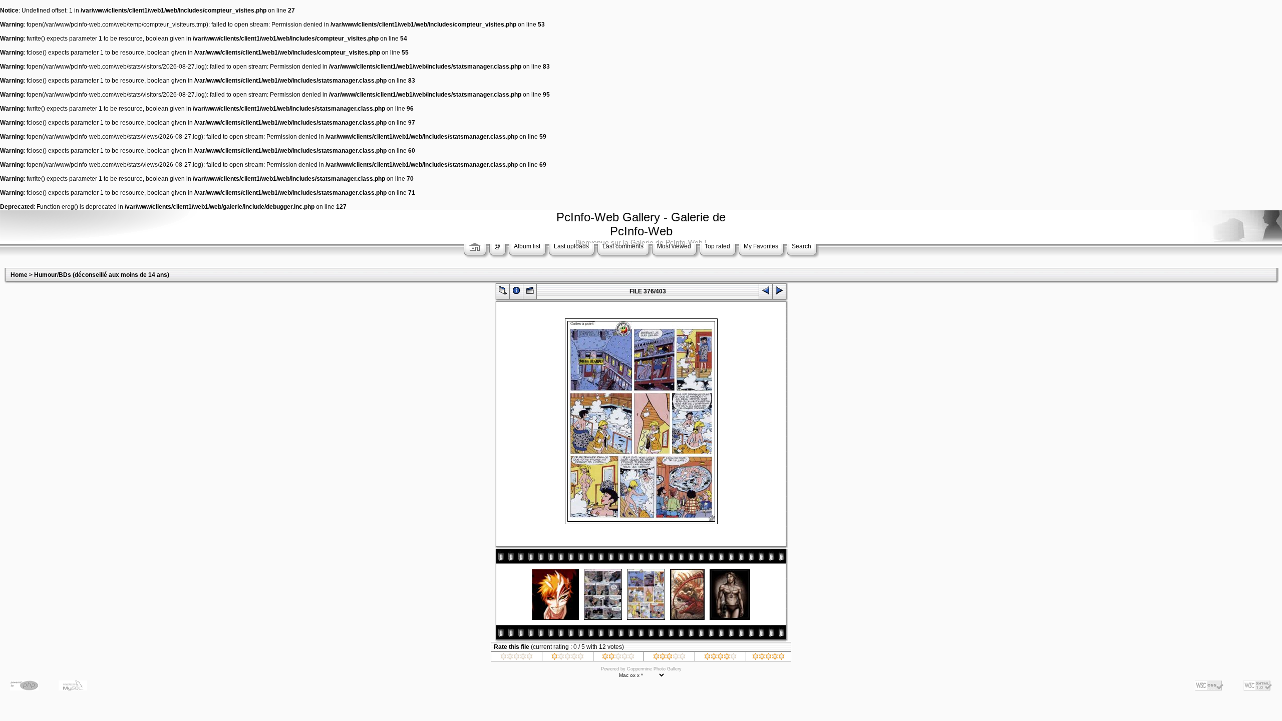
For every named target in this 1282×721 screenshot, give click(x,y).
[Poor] (567, 657)
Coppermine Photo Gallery (654, 668)
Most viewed (674, 246)
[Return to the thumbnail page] (502, 292)
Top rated (717, 246)
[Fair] (618, 657)
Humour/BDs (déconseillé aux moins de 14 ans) (101, 274)
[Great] (768, 657)
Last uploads (571, 246)
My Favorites (761, 246)
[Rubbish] (516, 657)
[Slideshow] (529, 292)
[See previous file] (765, 292)
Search (801, 246)
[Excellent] (720, 657)
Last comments (623, 246)
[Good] (669, 657)
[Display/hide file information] (516, 292)
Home (19, 274)
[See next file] (779, 292)
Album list (527, 246)
